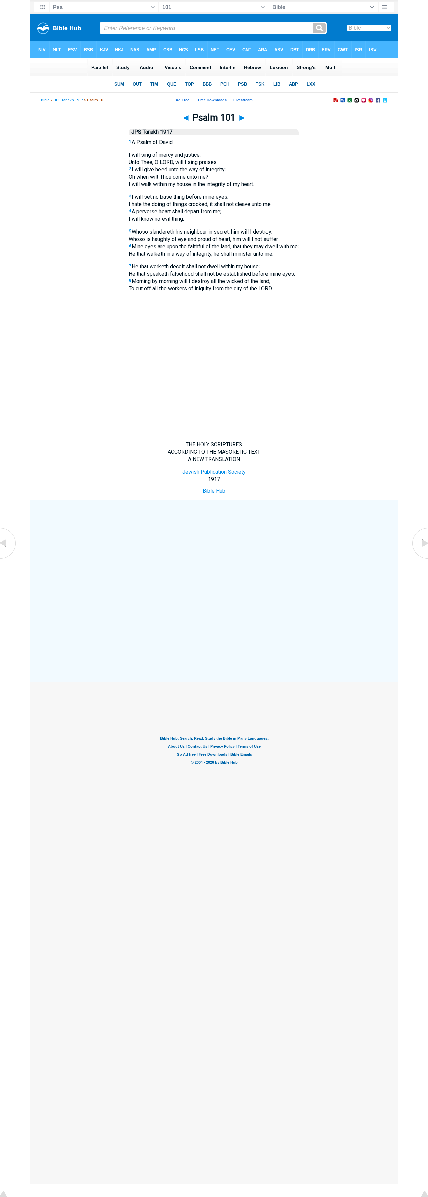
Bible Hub (214, 491)
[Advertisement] (214, 549)
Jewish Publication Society (214, 472)
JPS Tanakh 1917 (68, 100)
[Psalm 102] (419, 558)
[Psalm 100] (8, 558)
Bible (45, 100)
